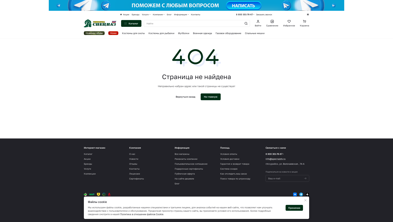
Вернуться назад (185, 96)
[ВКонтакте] (295, 194)
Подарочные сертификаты (189, 168)
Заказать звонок (264, 14)
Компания (135, 147)
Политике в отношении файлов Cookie (141, 214)
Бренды (88, 163)
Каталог (88, 154)
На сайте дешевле (184, 178)
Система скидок (229, 168)
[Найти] (246, 23)
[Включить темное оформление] (308, 14)
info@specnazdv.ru (275, 159)
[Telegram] (301, 194)
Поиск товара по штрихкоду (235, 178)
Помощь (225, 147)
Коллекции (90, 173)
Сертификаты (136, 178)
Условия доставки (229, 159)
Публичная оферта (185, 173)
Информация (182, 147)
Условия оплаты (228, 154)
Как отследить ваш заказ (233, 173)
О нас (132, 154)
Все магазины (182, 154)
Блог (177, 183)
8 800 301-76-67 (244, 14)
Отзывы (133, 163)
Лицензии (134, 173)
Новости (133, 159)
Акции (87, 159)
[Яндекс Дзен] (307, 194)
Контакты (134, 168)
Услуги (87, 168)
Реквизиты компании (186, 159)
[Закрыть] (305, 200)
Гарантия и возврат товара (234, 163)
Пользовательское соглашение (191, 163)
